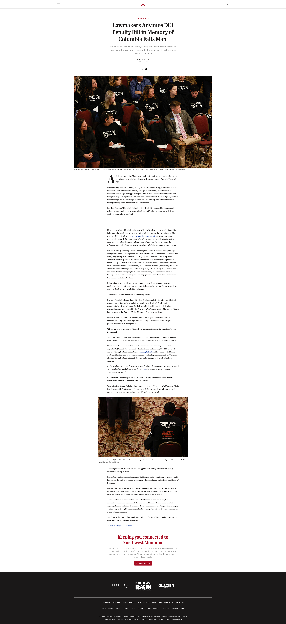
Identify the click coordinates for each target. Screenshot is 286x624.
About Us (180, 602)
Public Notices (143, 602)
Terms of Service (168, 616)
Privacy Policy (182, 616)
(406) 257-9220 (177, 619)
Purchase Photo (129, 602)
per (144, 369)
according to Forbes (145, 351)
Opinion (140, 608)
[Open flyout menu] (58, 4)
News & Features (107, 608)
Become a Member (143, 563)
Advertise (106, 602)
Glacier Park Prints (178, 608)
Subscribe (116, 602)
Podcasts (166, 608)
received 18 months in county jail (141, 236)
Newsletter (156, 608)
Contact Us (168, 602)
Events (148, 608)
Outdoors (126, 608)
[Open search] (228, 4)
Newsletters (157, 602)
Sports (118, 608)
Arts (133, 608)
